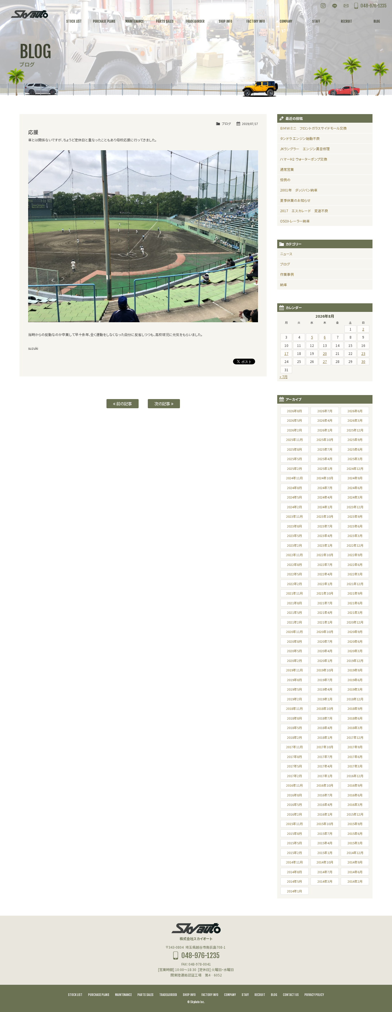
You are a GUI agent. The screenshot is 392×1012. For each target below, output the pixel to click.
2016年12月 (355, 775)
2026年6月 (355, 411)
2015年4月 (324, 843)
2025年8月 (294, 449)
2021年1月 (324, 622)
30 (363, 361)
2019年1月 (324, 699)
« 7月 (284, 376)
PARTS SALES (145, 995)
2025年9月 (355, 439)
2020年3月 (355, 650)
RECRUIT (260, 995)
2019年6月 (355, 679)
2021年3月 (355, 612)
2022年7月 (324, 564)
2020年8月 (294, 641)
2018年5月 (294, 727)
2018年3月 (355, 727)
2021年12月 (355, 583)
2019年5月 (294, 689)
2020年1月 (324, 660)
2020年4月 (324, 650)
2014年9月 (355, 862)
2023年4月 (324, 535)
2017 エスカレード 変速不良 (304, 210)
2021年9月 (355, 593)
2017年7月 (324, 756)
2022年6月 (355, 564)
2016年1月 (324, 814)
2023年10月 (325, 516)
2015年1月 (324, 852)
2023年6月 (355, 526)
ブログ (226, 123)
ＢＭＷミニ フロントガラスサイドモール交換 (313, 128)
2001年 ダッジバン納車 (298, 189)
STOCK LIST (75, 995)
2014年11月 (294, 862)
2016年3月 (355, 804)
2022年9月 (355, 554)
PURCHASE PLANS (98, 995)
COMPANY (230, 995)
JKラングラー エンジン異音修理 (305, 148)
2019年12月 (355, 660)
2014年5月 (294, 881)
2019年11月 (294, 670)
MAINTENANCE (123, 995)
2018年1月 (324, 737)
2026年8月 (294, 411)
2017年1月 (324, 775)
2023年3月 (355, 535)
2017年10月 (325, 747)
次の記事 (162, 403)
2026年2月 (294, 430)
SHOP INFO (189, 995)
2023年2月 (294, 545)
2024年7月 (324, 487)
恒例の (285, 179)
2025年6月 (355, 449)
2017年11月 (294, 747)
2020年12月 (355, 622)
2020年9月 (355, 631)
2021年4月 (324, 612)
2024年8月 (294, 487)
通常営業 (287, 169)
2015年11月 (294, 823)
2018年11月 (294, 708)
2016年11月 (294, 785)
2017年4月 (324, 766)
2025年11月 (294, 439)
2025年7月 (324, 449)
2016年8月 (294, 795)
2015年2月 (294, 852)
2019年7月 (324, 679)
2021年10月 (325, 593)
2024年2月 (294, 507)
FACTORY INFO (209, 995)
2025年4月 (324, 458)
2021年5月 (294, 612)
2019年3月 (355, 689)
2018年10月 (325, 708)
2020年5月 (294, 650)
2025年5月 (294, 458)
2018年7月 (324, 718)
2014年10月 (325, 862)
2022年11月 (294, 554)
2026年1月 (324, 430)
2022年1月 (324, 583)
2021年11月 (294, 593)
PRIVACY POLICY (314, 995)
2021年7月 (324, 603)
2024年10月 (325, 478)
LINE (334, 5)
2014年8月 (294, 872)
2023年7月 (324, 526)
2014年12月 (355, 852)
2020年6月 (355, 641)
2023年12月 (355, 507)
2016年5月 (294, 804)
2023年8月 (294, 526)
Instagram (323, 5)
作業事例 (287, 274)
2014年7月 (324, 872)
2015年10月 (325, 823)
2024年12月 (355, 468)
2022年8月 (294, 564)
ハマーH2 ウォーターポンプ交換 (303, 159)
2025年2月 (294, 468)
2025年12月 (355, 430)
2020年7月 (324, 641)
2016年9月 (355, 785)
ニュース (286, 253)
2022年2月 (294, 583)
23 (363, 353)
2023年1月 (324, 545)
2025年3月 (355, 458)
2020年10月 (325, 631)
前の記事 (123, 403)
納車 (283, 284)
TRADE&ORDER (168, 995)
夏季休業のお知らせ (295, 200)
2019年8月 (294, 679)
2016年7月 (324, 795)
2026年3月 (355, 420)
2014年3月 (324, 881)
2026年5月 (294, 420)
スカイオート (29, 14)
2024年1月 (324, 507)
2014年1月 (294, 891)
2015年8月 (294, 833)
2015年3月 (355, 843)
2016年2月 (294, 814)
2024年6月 (355, 487)
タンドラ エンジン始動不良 (300, 138)
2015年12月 (355, 814)
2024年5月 (294, 497)
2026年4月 (324, 420)
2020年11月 (294, 631)
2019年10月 (325, 670)
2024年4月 (324, 497)
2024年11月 (294, 478)
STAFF (245, 995)
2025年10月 (325, 439)
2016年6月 (355, 795)
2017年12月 (355, 737)
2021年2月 (294, 622)
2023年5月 (294, 535)
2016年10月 (325, 785)
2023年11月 (294, 516)
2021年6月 (355, 603)
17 (286, 353)
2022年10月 (325, 554)
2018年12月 (355, 699)
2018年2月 (294, 737)
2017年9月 (355, 747)
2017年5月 (294, 766)
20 (325, 353)
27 (325, 361)
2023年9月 (355, 516)
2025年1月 (324, 468)
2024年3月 (355, 497)
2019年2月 (294, 699)
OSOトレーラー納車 (295, 220)
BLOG (274, 995)
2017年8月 (294, 756)
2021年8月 (294, 603)
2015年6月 (355, 833)
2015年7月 (324, 833)
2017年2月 (294, 775)
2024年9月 (355, 478)
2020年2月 (294, 660)
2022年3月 (355, 574)
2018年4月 (324, 727)
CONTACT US (291, 995)
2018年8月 (294, 718)
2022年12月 (355, 545)
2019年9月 (355, 670)
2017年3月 (355, 766)
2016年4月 (324, 804)
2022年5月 (294, 574)
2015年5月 (294, 843)
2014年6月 (355, 872)
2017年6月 (355, 756)
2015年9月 (355, 823)
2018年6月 (355, 718)
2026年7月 (324, 411)
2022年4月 (324, 574)
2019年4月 (324, 689)
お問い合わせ (346, 5)
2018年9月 (355, 708)
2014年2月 (355, 881)
